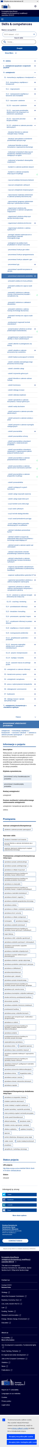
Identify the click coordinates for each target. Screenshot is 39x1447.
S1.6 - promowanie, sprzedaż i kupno (18, 616)
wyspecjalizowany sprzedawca (13, 1042)
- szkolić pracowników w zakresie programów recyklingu (18, 475)
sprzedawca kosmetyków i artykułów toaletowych (19, 993)
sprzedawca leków (9, 1046)
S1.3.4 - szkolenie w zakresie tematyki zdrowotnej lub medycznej (19, 596)
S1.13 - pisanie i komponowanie (16, 653)
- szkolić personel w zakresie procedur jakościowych (20, 412)
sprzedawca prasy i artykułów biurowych (16, 1013)
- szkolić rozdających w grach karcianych (17, 488)
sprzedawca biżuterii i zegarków (13, 897)
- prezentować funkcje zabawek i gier (19, 259)
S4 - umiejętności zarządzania (14, 679)
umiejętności (6, 730)
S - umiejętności (9, 72)
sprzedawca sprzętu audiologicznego (15, 866)
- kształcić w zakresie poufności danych (20, 167)
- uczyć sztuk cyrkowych (15, 509)
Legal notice (6, 1405)
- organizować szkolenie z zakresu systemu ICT (18, 229)
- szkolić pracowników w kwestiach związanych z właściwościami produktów (19, 442)
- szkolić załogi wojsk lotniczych (18, 499)
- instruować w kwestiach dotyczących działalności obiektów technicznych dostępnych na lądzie (20, 153)
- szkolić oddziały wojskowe (16, 395)
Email (9, 1210)
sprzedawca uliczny (10, 1073)
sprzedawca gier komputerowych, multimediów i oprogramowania (18, 1017)
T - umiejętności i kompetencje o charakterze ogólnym (15, 706)
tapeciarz (7, 1133)
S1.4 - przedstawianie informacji (16, 606)
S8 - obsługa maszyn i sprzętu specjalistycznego (14, 699)
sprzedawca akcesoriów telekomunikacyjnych (18, 1069)
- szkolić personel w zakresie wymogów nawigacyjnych (20, 425)
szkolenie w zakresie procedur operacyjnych (17, 829)
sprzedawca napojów (10, 1085)
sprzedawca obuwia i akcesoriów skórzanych (17, 1081)
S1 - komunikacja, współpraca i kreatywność (19, 77)
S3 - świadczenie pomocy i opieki (15, 674)
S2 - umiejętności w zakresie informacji (17, 669)
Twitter (9, 1194)
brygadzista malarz (25, 1073)
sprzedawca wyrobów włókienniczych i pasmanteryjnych (15, 955)
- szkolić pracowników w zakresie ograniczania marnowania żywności (19, 467)
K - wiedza (7, 61)
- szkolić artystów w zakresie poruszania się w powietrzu (16, 351)
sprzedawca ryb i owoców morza (14, 989)
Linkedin (9, 1205)
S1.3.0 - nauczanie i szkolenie (17, 105)
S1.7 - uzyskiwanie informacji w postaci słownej (19, 622)
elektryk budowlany (10, 1121)
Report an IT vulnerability (10, 1390)
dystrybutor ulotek (25, 1121)
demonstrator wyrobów (11, 1001)
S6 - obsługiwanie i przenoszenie (15, 689)
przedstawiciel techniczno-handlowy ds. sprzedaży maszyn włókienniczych (16, 874)
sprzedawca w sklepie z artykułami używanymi (18, 909)
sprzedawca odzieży (10, 905)
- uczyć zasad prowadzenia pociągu (19, 518)
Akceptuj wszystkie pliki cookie (21, 1437)
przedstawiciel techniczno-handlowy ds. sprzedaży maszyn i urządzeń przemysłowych (18, 888)
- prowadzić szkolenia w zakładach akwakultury (19, 303)
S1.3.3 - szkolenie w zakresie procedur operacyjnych (20, 126)
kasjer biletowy (8, 934)
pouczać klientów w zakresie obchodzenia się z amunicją (18, 843)
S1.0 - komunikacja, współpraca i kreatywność (17, 83)
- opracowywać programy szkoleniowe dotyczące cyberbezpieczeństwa (20, 202)
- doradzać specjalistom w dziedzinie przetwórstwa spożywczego (19, 139)
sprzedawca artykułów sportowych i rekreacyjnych (19, 942)
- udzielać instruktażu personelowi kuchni (18, 531)
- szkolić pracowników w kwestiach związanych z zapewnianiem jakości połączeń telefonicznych (19, 451)
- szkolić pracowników (14, 431)
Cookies (4, 1397)
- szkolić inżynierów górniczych (17, 373)
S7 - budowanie (9, 694)
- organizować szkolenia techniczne (19, 223)
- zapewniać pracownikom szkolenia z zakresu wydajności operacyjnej (20, 581)
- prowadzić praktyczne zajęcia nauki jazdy (19, 286)
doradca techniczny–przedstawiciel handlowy (17, 997)
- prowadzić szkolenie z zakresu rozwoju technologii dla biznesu (18, 310)
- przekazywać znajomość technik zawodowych (18, 323)
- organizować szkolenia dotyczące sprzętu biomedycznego (19, 217)
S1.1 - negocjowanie (13, 89)
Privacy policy (6, 1401)
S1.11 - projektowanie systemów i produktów (17, 638)
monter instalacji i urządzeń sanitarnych (16, 1105)
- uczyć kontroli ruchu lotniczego (18, 504)
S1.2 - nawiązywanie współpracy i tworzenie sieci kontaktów (17, 94)
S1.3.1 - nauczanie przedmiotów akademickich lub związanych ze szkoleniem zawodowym (18, 112)
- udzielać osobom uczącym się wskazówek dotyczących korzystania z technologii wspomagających (20, 538)
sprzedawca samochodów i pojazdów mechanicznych (15, 946)
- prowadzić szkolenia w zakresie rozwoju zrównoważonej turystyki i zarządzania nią (18, 294)
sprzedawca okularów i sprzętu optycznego (17, 960)
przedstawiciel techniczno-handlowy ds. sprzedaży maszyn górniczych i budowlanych (17, 929)
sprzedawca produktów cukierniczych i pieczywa (18, 964)
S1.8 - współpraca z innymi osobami (18, 628)
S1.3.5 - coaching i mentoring (16, 601)
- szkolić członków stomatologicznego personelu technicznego (20, 362)
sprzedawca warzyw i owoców (13, 1077)
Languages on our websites (11, 1393)
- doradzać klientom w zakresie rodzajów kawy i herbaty (17, 133)
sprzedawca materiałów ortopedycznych (16, 951)
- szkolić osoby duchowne (16, 406)
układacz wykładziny (10, 1129)
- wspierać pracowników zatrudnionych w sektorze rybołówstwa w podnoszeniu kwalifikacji (20, 568)
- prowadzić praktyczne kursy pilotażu (19, 281)
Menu (2, 19)
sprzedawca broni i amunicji (12, 913)
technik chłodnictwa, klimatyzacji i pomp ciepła (18, 1137)
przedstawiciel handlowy (11, 1009)
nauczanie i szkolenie (19, 732)
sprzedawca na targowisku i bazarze (15, 1097)
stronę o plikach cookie (20, 1428)
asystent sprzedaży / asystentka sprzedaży (17, 1109)
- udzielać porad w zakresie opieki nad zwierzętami (20, 546)
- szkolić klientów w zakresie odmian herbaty (19, 379)
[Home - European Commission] (6, 6)
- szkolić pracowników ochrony (17, 436)
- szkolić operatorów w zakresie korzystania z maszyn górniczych (18, 400)
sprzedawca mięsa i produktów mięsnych (16, 1050)
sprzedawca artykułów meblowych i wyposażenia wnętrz (19, 1054)
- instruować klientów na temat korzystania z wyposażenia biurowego (20, 146)
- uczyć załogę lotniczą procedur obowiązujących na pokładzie (18, 524)
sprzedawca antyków (10, 1033)
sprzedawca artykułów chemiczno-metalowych (18, 1005)
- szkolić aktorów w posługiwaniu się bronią (19, 344)
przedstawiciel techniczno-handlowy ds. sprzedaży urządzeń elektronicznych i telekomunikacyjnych (16, 1027)
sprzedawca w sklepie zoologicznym (15, 917)
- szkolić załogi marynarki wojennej (19, 494)
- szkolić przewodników (15, 482)
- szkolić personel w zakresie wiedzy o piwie (20, 419)
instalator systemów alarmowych (14, 1101)
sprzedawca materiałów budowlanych (15, 893)
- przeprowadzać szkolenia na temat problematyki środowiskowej (19, 329)
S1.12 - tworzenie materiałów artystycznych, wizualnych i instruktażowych (15, 646)
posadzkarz (7, 1145)
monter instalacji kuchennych (25, 1141)
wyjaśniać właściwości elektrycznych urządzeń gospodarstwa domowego (18, 849)
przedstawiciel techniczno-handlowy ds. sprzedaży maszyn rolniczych (16, 1059)
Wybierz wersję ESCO (9, 30)
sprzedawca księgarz (22, 921)
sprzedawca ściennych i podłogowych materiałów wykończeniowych (19, 1064)
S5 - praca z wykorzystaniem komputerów (18, 684)
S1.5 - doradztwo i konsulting (15, 611)
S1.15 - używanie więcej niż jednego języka (18, 663)
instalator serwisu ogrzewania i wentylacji (16, 1125)
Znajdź (19, 48)
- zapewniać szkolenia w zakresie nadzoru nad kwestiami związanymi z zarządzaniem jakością (19, 588)
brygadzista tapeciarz (25, 1046)
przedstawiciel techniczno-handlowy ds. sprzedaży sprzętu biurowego (16, 1037)
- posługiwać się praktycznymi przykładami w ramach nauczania (18, 244)
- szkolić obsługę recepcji (15, 390)
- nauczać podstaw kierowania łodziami (20, 180)
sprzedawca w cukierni (11, 1022)
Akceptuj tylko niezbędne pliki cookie (23, 1442)
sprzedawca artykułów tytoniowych (14, 925)
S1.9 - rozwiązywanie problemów (17, 633)
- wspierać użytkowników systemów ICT (20, 575)
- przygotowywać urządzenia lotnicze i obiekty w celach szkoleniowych (20, 338)
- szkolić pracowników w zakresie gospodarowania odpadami (18, 458)
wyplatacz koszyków (26, 1129)
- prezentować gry (13, 264)
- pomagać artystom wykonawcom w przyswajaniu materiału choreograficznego (19, 236)
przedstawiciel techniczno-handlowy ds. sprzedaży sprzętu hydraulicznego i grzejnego (18, 984)
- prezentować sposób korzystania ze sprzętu (19, 270)
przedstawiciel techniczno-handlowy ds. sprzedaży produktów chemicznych (16, 879)
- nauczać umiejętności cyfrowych (18, 185)
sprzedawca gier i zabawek (12, 976)
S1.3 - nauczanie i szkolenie (15, 100)
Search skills (18, 38)
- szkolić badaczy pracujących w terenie (20, 357)
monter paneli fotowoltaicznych (13, 1117)
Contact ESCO (7, 1285)
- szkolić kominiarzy (14, 385)
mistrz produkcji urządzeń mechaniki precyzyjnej (18, 1113)
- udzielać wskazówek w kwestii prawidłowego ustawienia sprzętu (18, 552)
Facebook (10, 1199)
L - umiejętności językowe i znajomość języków (17, 66)
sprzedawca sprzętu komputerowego (15, 980)
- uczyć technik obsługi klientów (18, 513)
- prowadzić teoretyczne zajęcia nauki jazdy (20, 316)
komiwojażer (8, 921)
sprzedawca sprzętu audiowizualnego (15, 862)
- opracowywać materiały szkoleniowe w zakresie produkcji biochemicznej (20, 195)
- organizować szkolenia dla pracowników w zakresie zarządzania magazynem (19, 209)
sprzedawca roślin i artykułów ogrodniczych (17, 938)
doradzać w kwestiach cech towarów (15, 839)
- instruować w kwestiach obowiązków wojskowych (20, 161)
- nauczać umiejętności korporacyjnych (20, 190)
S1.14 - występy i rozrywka (15, 658)
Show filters (9, 53)
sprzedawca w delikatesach (12, 968)
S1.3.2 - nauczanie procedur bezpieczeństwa (16, 119)
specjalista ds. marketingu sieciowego (15, 1149)
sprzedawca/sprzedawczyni (12, 972)
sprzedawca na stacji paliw (12, 884)
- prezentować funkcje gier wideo (18, 249)
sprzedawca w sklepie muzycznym (14, 870)
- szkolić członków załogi (15, 368)
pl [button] (35, 6)
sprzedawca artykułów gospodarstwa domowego (19, 901)
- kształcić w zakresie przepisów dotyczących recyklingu (18, 172)
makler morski (8, 1141)
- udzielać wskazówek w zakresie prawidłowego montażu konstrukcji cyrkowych (19, 560)
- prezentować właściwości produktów (20, 276)
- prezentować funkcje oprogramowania (20, 254)
